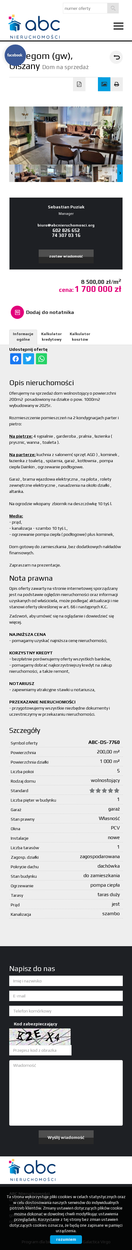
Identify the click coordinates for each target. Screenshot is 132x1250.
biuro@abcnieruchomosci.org (66, 225)
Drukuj (117, 84)
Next (120, 173)
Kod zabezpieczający (35, 1023)
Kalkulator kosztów (80, 336)
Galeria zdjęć (104, 84)
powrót (116, 57)
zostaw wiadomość (66, 256)
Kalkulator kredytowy (51, 336)
